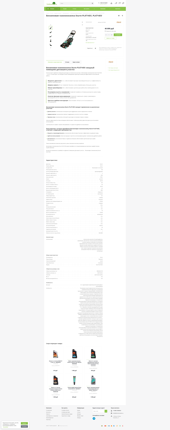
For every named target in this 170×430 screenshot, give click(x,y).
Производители (49, 417)
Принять (24, 423)
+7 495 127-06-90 (103, 3)
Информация (80, 408)
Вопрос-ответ (80, 416)
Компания (49, 408)
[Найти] (92, 3)
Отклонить (24, 426)
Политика (48, 419)
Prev (50, 24)
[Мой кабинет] (111, 3)
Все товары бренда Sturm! (114, 70)
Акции (78, 410)
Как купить (64, 408)
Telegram (94, 418)
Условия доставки (66, 412)
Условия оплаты (65, 410)
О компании (49, 410)
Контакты (48, 412)
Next (50, 47)
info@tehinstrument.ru (118, 413)
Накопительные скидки (67, 414)
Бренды (79, 414)
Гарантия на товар (66, 416)
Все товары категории (113, 67)
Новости (48, 414)
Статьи (78, 412)
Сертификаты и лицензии (52, 416)
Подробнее (5, 427)
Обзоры (79, 417)
